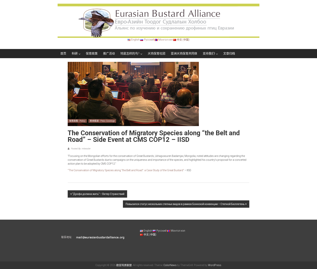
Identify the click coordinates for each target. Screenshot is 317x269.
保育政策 (92, 53)
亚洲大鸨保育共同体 (184, 53)
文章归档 (229, 53)
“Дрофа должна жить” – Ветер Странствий (98, 193)
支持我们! (209, 53)
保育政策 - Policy (77, 121)
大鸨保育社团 (156, 53)
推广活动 (109, 53)
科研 (75, 53)
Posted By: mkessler (80, 148)
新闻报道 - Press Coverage (102, 121)
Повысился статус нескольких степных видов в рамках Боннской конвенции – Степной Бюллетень (185, 204)
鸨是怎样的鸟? (129, 53)
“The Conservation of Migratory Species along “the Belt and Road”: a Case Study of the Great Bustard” (126, 170)
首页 (63, 53)
